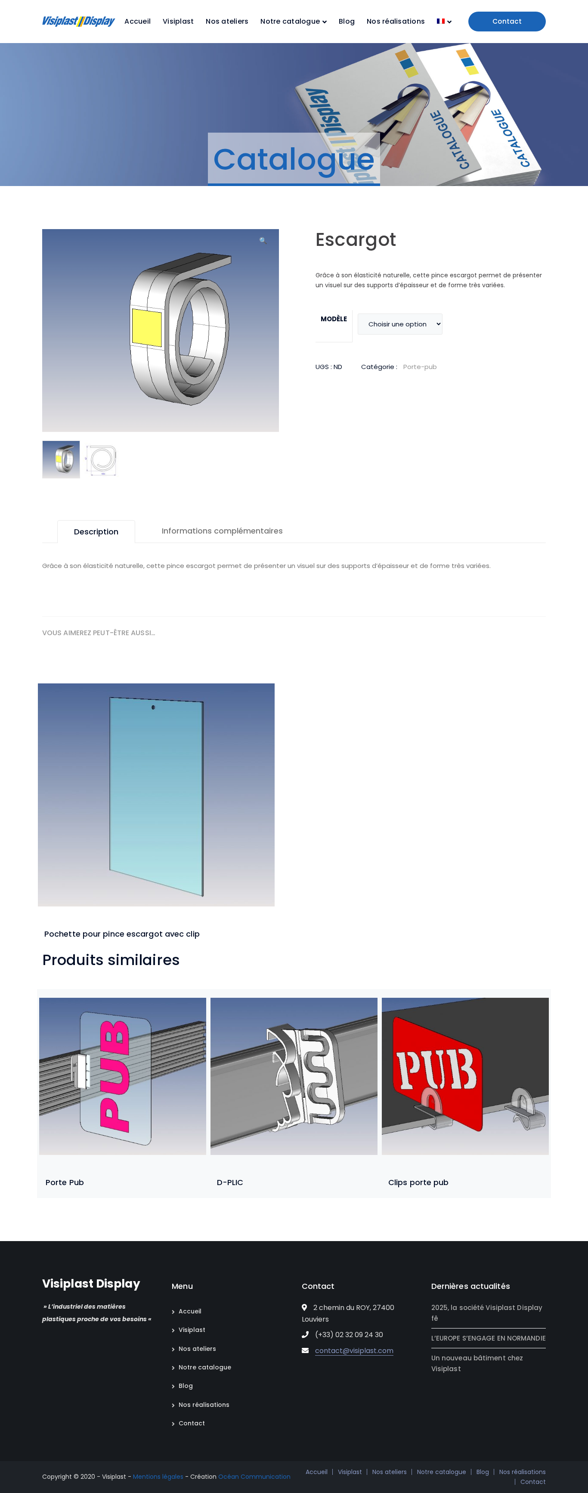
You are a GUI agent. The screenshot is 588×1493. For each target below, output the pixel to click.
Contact (507, 21)
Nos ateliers (197, 1348)
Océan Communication (254, 1476)
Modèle (334, 318)
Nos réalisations (204, 1404)
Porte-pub (420, 366)
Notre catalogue (205, 1367)
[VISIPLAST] (78, 20)
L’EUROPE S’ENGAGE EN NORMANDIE (488, 1338)
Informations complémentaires (222, 530)
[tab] (96, 531)
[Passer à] (444, 21)
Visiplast (192, 1329)
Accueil (190, 1311)
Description (96, 531)
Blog (186, 1385)
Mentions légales (158, 1476)
